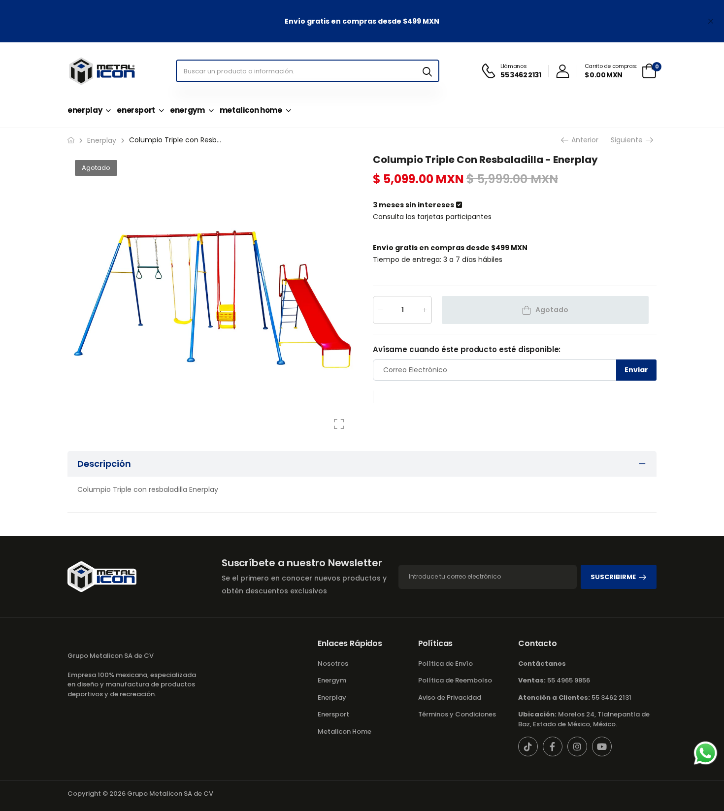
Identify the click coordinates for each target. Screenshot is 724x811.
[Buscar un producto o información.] (427, 71)
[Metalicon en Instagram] (577, 746)
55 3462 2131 (574, 697)
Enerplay (332, 697)
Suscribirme (613, 577)
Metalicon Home (344, 731)
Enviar (636, 370)
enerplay (84, 110)
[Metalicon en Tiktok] (528, 746)
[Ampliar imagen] (339, 424)
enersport (136, 110)
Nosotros (333, 663)
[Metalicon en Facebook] (552, 746)
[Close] (711, 21)
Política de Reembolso (455, 680)
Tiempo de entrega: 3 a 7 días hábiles (437, 259)
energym (187, 110)
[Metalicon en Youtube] (602, 746)
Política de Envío (445, 663)
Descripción (104, 463)
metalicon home (251, 110)
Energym (332, 680)
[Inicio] (70, 140)
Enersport (333, 714)
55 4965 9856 (554, 680)
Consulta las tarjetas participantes (432, 217)
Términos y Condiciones (457, 714)
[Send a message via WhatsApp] (705, 753)
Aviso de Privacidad (449, 697)
